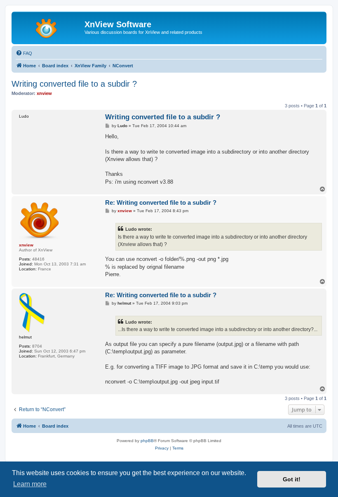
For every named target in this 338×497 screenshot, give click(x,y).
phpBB (147, 440)
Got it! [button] (291, 479)
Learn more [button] (30, 484)
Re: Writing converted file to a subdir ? (160, 202)
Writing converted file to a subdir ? (74, 83)
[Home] (49, 27)
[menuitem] (24, 53)
